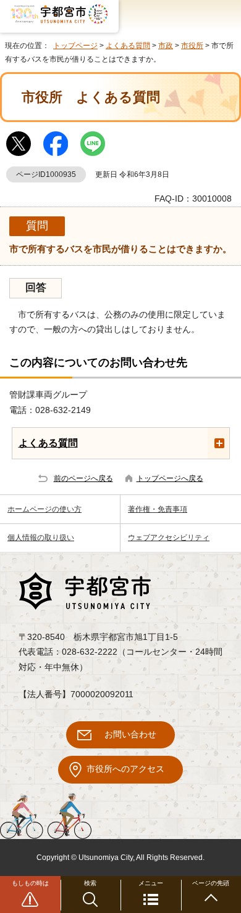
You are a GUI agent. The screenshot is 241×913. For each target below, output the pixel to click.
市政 (165, 45)
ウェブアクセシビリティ (168, 537)
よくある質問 (128, 45)
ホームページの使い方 (44, 509)
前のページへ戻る (83, 478)
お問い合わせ (130, 734)
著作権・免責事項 (157, 509)
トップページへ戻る (170, 478)
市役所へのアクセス (125, 769)
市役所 (192, 45)
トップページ (75, 45)
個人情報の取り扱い (40, 537)
